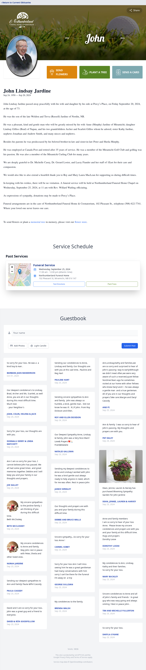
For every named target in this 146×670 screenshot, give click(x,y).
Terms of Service (80, 657)
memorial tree (38, 222)
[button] (19, 272)
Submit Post (129, 345)
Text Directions (59, 284)
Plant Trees (112, 284)
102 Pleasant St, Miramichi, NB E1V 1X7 (57, 278)
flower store (81, 222)
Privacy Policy (65, 657)
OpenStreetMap (76, 662)
